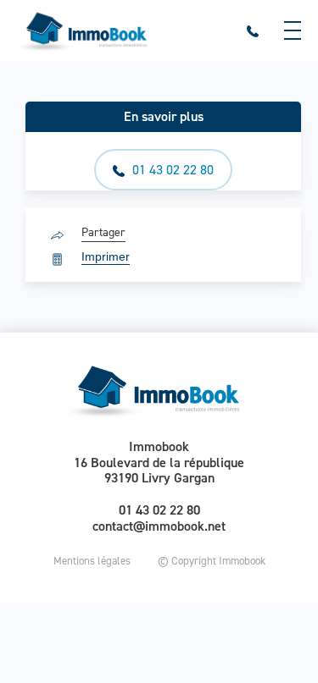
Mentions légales (92, 561)
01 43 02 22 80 (171, 170)
